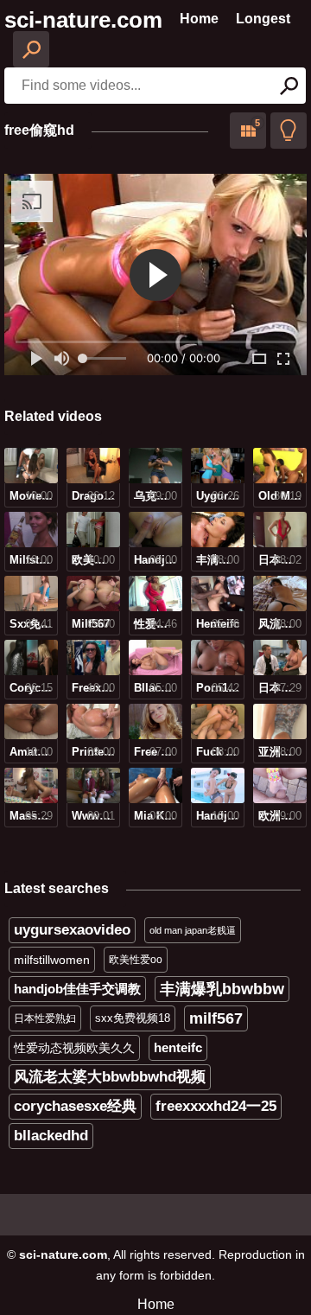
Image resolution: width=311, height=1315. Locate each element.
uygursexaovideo (72, 930)
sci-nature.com (83, 20)
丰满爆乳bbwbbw (222, 989)
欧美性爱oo (135, 960)
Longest (263, 18)
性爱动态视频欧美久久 (74, 1048)
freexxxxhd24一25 (216, 1106)
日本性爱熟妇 (45, 1018)
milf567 (216, 1018)
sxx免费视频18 (132, 1018)
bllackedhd (51, 1135)
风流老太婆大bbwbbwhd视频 (110, 1077)
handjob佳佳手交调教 (77, 988)
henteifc (178, 1047)
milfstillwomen (52, 960)
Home (199, 18)
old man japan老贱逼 (192, 930)
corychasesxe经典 (75, 1106)
